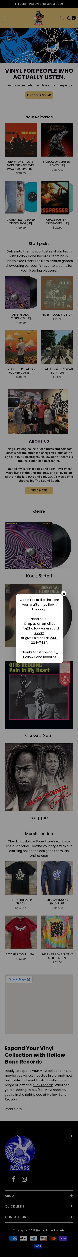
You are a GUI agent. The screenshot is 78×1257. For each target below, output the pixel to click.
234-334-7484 (44, 640)
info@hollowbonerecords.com (39, 630)
